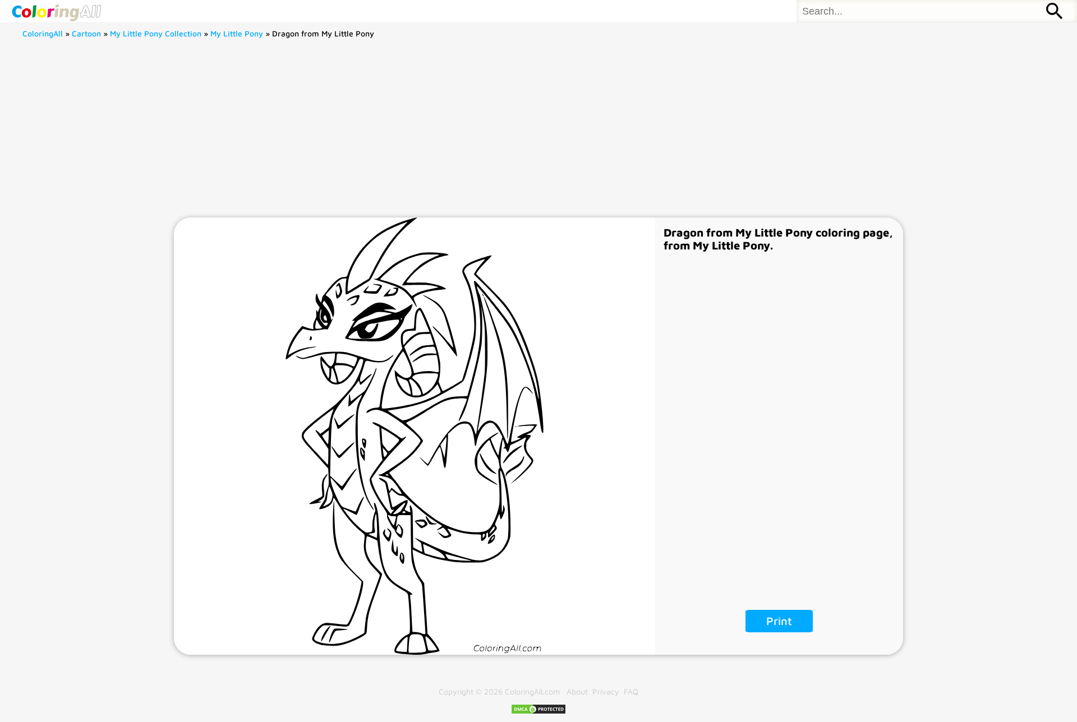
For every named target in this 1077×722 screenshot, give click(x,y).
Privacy (605, 691)
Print (779, 620)
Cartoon (86, 33)
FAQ (631, 691)
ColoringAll (42, 33)
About (577, 691)
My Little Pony (236, 33)
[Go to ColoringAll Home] (56, 11)
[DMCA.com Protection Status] (538, 711)
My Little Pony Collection (155, 33)
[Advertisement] (538, 133)
